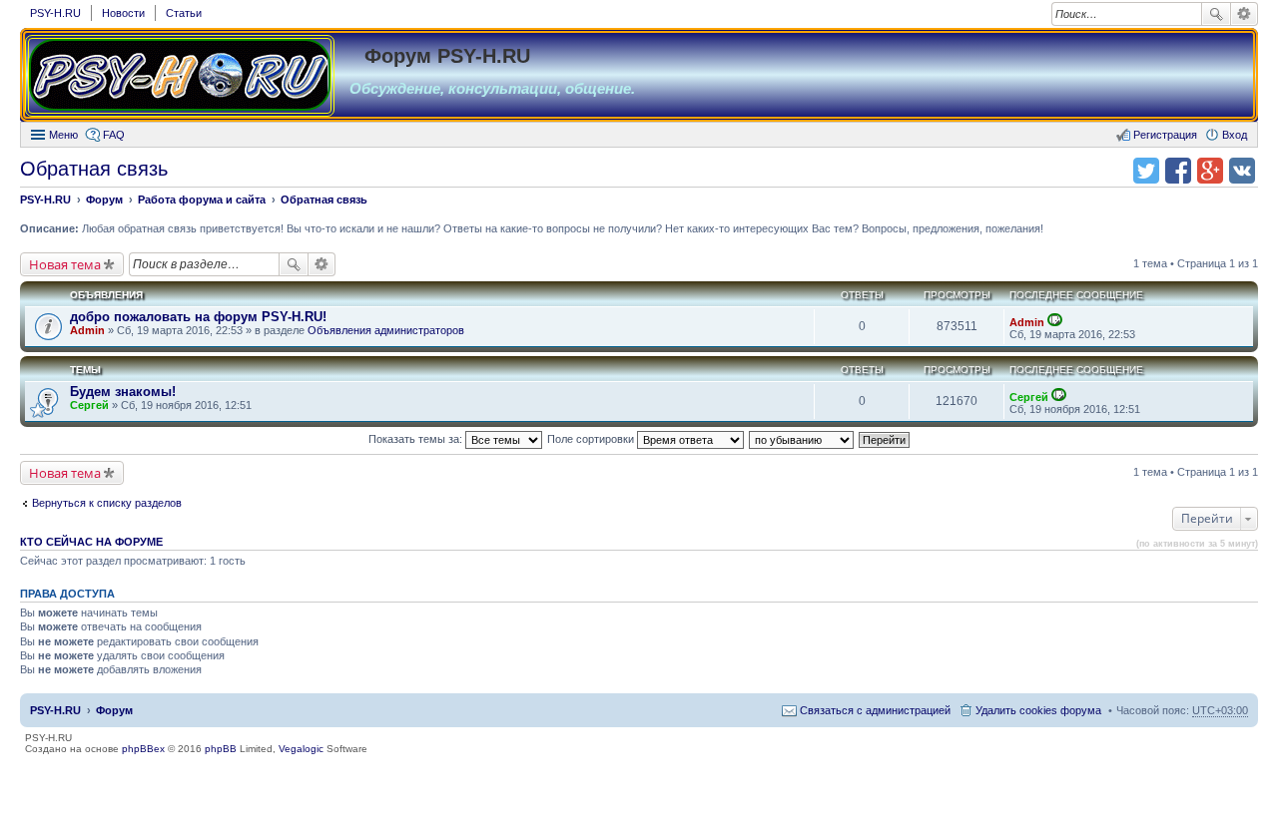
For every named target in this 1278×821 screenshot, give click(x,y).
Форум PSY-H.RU (447, 56)
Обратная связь (94, 169)
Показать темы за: (416, 439)
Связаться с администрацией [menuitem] (875, 710)
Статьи (184, 13)
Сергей (89, 405)
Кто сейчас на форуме (91, 542)
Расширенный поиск (1244, 14)
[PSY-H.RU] (179, 76)
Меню (63, 135)
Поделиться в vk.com (1242, 171)
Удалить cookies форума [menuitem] (1038, 710)
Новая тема (65, 264)
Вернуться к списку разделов (107, 503)
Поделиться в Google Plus (1210, 171)
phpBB (221, 748)
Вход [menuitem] (1234, 135)
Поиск (1216, 14)
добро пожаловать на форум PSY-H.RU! (198, 316)
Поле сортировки (592, 439)
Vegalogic (301, 748)
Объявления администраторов (386, 330)
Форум (114, 710)
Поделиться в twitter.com (1146, 171)
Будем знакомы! (123, 391)
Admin (87, 330)
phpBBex (143, 748)
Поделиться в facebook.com (1178, 171)
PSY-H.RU (55, 13)
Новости (123, 13)
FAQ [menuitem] (114, 135)
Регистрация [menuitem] (1165, 135)
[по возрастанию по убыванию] (802, 439)
